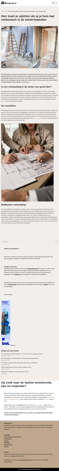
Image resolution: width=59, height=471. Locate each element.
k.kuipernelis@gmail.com (25, 460)
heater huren (37, 118)
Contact (6, 446)
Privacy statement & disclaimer (12, 436)
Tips (6, 11)
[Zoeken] (56, 3)
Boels (4, 101)
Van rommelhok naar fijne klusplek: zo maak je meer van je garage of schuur (22, 353)
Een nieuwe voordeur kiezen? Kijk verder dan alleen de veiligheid (19, 362)
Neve (19, 469)
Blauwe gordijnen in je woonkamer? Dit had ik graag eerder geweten (20, 358)
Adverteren (7, 442)
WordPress (38, 469)
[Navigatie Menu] (53, 3)
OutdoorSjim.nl (8, 444)
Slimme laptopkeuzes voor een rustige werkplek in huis (16, 367)
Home (2, 11)
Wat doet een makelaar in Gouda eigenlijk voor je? (15, 371)
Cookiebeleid (7, 438)
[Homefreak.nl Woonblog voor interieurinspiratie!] (9, 3)
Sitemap (6, 440)
